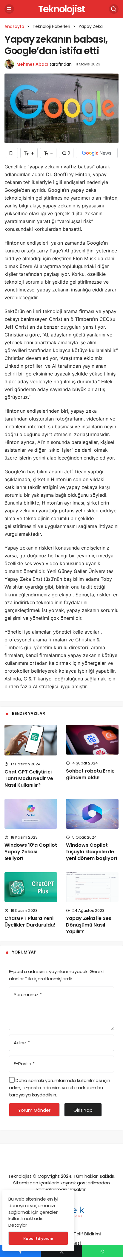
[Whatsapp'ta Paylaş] (102, 1251)
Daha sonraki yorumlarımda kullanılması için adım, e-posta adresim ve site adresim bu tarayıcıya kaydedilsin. (59, 1087)
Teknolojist (61, 9)
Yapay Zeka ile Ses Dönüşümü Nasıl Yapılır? (88, 925)
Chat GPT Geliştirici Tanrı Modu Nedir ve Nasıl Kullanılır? (28, 778)
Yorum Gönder (34, 1110)
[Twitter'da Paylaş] (61, 1251)
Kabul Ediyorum (38, 1238)
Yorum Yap (24, 952)
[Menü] (9, 9)
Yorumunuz (28, 994)
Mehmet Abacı (32, 64)
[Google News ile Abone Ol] (97, 153)
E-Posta (24, 1063)
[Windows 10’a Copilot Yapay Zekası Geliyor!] (30, 814)
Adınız (22, 1042)
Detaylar (17, 1225)
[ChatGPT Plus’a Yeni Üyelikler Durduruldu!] (30, 887)
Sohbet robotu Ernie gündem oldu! (90, 774)
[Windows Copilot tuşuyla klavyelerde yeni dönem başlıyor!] (92, 814)
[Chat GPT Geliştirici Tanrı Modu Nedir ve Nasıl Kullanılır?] (30, 740)
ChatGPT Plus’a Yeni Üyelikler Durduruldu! (29, 921)
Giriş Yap (83, 1110)
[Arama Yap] (114, 9)
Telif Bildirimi (87, 1234)
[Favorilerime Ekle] (12, 153)
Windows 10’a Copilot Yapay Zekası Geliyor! (30, 852)
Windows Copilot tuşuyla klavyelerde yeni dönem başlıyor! (91, 852)
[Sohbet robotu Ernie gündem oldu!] (92, 740)
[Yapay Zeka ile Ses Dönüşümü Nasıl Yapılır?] (92, 887)
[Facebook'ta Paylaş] (20, 1251)
